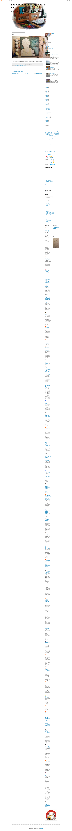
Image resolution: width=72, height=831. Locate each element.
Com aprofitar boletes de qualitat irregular (54, 54)
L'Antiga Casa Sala (49, 210)
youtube (47, 45)
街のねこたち (47, 387)
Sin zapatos (47, 706)
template (58, 148)
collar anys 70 (47, 134)
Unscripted (46, 271)
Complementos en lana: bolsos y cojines (47, 763)
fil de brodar (52, 136)
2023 (47, 90)
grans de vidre (52, 138)
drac (47, 135)
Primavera (52, 145)
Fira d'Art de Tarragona (49, 181)
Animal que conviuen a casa (52, 128)
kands (47, 209)
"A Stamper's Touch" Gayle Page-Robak (47, 561)
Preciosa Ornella (47, 145)
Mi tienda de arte (48, 214)
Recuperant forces (47, 445)
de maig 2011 (48, 112)
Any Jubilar (47, 327)
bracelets (57, 132)
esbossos (51, 135)
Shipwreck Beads (48, 220)
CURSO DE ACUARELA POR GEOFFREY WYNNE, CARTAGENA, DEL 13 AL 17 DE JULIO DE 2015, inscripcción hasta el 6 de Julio (47, 723)
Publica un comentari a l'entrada (18, 71)
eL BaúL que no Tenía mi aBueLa (47, 511)
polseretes (57, 144)
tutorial (50, 151)
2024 (47, 88)
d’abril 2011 (48, 113)
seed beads (49, 147)
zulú (54, 151)
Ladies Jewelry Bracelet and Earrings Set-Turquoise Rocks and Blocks (47, 565)
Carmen (52, 33)
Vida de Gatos (47, 313)
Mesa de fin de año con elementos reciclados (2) (47, 350)
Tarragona (48, 148)
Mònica (48, 142)
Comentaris (48, 197)
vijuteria (52, 151)
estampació (55, 135)
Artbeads (47, 202)
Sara (46, 219)
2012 (47, 104)
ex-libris (58, 135)
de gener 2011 (48, 117)
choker (56, 133)
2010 (47, 119)
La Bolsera (47, 211)
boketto (47, 205)
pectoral (51, 143)
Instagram (47, 47)
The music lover (47, 656)
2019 (47, 95)
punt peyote (55, 145)
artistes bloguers (56, 131)
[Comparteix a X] (29, 64)
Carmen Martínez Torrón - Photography (47, 746)
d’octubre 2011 (48, 108)
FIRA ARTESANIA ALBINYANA (47, 486)
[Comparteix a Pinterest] (31, 64)
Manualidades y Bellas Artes (50, 212)
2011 (47, 105)
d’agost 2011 (48, 109)
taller (54, 147)
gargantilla (46, 137)
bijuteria (54, 132)
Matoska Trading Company (50, 213)
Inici (27, 73)
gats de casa (50, 137)
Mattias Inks (47, 270)
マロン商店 (47, 785)
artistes (52, 131)
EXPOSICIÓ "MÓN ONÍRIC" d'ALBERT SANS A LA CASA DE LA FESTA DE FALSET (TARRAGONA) (48, 372)
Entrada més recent (15, 73)
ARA (51, 130)
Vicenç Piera (48, 222)
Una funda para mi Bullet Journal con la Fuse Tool (47, 671)
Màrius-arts (47, 275)
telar (51, 148)
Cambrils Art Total (52, 133)
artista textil (48, 131)
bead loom (47, 132)
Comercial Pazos (48, 206)
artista (46, 131)
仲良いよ (46, 697)
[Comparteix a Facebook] (30, 64)
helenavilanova (47, 761)
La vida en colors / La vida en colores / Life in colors (47, 431)
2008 (47, 121)
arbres (54, 130)
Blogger (41, 828)
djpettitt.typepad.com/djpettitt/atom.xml (47, 805)
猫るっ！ (46, 696)
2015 (47, 100)
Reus (48, 146)
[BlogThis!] (27, 64)
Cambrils (48, 133)
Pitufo (51, 144)
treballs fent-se (23, 65)
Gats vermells (52, 73)
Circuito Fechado (47, 416)
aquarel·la (47, 130)
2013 (47, 103)
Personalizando (47, 343)
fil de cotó (55, 136)
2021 (47, 92)
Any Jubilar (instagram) (49, 48)
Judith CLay (47, 513)
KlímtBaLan (47, 471)
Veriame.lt (47, 221)
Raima (47, 218)
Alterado (46, 669)
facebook (47, 46)
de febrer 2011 (48, 116)
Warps (46, 403)
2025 (47, 87)
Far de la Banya (47, 571)
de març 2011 (48, 114)
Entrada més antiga (39, 73)
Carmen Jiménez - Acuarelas (47, 600)
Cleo (58, 133)
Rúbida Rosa (47, 415)
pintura (20, 65)
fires (58, 136)
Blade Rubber (48, 204)
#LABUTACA (47, 548)
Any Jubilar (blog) (48, 49)
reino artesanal (47, 585)
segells (53, 147)
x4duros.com (47, 730)
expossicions (17, 65)
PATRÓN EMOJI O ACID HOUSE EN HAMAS (48, 302)
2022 (47, 91)
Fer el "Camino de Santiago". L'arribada (47, 329)
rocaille (51, 146)
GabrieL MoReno (47, 472)
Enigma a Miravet (47, 259)
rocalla (53, 146)
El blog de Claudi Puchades (46, 443)
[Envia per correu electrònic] (26, 64)
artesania (58, 130)
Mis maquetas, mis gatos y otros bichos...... (47, 342)
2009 (47, 120)
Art (55, 130)
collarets (51, 134)
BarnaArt (47, 203)
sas (45, 712)
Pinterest (47, 44)
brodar (46, 133)
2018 (47, 96)
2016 (47, 99)
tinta (46, 150)
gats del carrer (55, 137)
